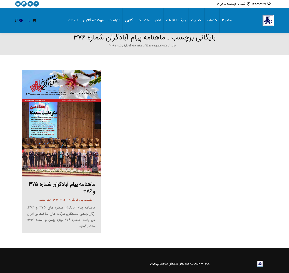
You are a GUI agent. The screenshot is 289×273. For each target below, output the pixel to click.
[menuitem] (226, 20)
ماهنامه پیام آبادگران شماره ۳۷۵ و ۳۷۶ (62, 188)
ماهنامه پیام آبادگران (80, 199)
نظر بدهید (45, 199)
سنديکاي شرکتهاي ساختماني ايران (169, 264)
